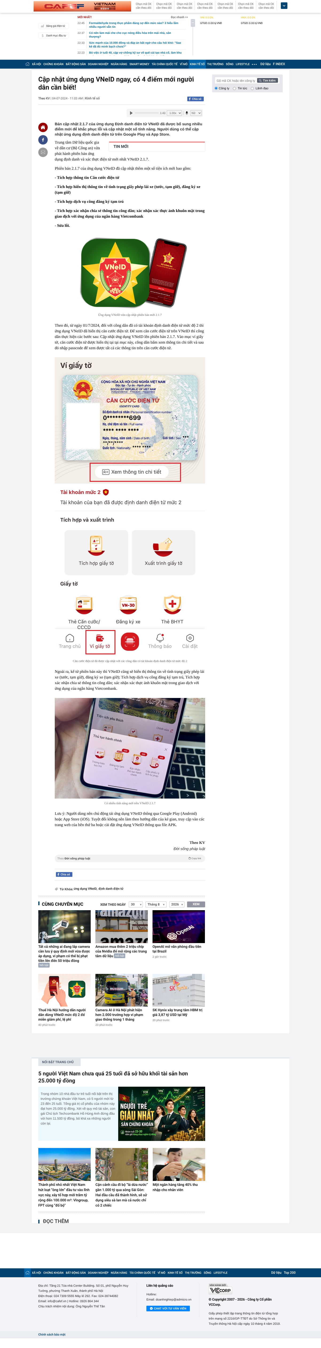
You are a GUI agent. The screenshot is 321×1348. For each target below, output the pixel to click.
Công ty (224, 88)
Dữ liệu (265, 64)
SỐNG (229, 64)
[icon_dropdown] (284, 5)
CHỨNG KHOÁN (53, 64)
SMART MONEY (139, 64)
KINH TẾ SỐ (197, 64)
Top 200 (290, 1273)
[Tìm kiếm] (267, 80)
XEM (196, 904)
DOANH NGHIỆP (98, 64)
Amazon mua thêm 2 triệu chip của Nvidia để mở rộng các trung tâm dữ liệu (121, 951)
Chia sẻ (196, 99)
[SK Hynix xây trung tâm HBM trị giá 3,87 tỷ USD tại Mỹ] (179, 990)
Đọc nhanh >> (179, 17)
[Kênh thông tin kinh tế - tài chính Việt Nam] (82, 6)
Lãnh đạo (262, 88)
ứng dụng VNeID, (85, 889)
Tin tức (242, 88)
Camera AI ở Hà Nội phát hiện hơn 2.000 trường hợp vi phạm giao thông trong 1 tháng (119, 1015)
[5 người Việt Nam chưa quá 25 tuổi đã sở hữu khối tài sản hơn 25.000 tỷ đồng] (161, 1114)
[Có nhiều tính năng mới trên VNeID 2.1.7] (130, 748)
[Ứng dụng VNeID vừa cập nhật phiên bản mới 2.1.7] (130, 272)
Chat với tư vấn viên (170, 1308)
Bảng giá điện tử (55, 25)
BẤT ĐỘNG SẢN (76, 64)
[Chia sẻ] (43, 140)
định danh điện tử (110, 889)
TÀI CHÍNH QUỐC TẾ (164, 64)
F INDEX (279, 64)
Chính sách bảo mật (51, 1334)
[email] (43, 152)
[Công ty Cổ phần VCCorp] (246, 1289)
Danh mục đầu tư (56, 35)
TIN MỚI (121, 146)
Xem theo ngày (113, 905)
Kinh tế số (92, 98)
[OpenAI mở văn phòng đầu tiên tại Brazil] (179, 926)
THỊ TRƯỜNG (215, 64)
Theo (129, 858)
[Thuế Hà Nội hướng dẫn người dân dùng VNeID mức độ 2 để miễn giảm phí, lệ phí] (64, 990)
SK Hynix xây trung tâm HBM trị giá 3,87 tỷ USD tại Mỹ (177, 1012)
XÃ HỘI (36, 64)
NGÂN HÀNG (119, 64)
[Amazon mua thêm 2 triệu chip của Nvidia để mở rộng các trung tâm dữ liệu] (121, 926)
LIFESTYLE (243, 64)
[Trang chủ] (27, 64)
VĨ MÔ (184, 64)
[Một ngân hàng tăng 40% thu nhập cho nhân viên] (179, 1164)
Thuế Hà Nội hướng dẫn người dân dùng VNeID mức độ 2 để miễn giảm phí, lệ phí (62, 1015)
